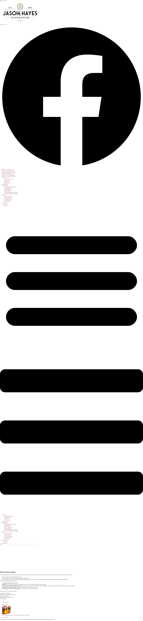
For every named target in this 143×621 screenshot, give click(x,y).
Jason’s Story (5, 184)
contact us (5, 591)
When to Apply (7, 188)
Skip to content (3, 0)
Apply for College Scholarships (8, 172)
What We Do (7, 180)
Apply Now (6, 201)
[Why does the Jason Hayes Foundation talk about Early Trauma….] (6, 613)
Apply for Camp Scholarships (8, 170)
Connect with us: (3, 24)
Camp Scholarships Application (11, 192)
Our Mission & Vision (8, 178)
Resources (4, 203)
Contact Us (4, 205)
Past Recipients (7, 191)
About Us (4, 177)
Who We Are (7, 181)
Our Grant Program (8, 196)
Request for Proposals (7, 169)
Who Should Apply (8, 189)
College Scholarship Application (11, 193)
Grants (3, 195)
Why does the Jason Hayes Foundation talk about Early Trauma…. (16, 615)
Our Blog (6, 204)
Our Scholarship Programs (10, 187)
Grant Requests (5, 602)
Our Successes (7, 182)
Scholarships (5, 185)
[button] (71, 360)
